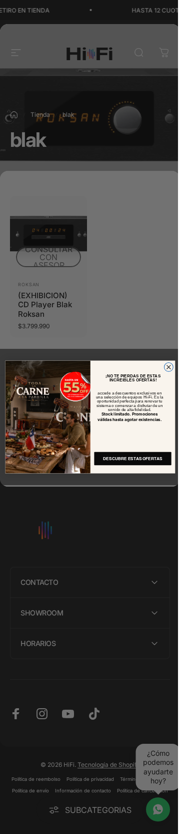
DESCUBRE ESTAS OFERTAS (128, 459)
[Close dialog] (164, 367)
